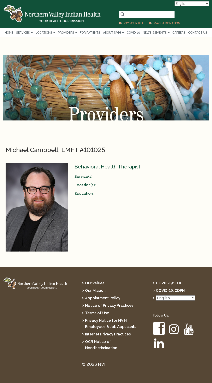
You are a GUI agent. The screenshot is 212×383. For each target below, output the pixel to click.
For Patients (90, 32)
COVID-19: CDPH (170, 290)
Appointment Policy (102, 298)
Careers (178, 32)
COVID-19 (133, 32)
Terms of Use (97, 313)
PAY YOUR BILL (134, 23)
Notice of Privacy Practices (109, 305)
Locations (44, 32)
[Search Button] (122, 14)
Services (23, 32)
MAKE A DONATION (167, 23)
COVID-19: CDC (169, 283)
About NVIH (112, 32)
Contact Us (197, 32)
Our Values (95, 283)
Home (9, 32)
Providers (66, 32)
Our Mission (95, 290)
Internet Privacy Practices (108, 334)
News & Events (155, 32)
